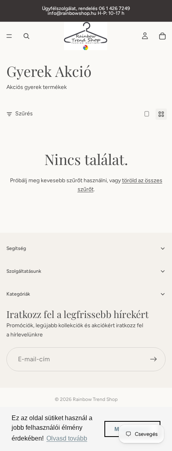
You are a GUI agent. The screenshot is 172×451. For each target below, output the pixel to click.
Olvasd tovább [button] (66, 438)
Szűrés (24, 113)
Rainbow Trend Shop (95, 399)
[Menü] (9, 36)
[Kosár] (162, 36)
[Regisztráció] (153, 359)
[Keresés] (26, 36)
